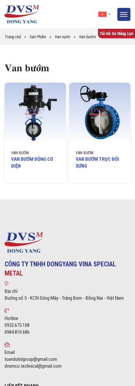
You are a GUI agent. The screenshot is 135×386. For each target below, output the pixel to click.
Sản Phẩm (37, 36)
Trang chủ (13, 36)
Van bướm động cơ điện (32, 162)
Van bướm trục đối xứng (97, 162)
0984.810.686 (17, 332)
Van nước (62, 36)
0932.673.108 (17, 325)
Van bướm (87, 36)
